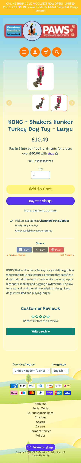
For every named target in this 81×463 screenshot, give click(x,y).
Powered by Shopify (40, 455)
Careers (40, 426)
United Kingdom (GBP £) (30, 371)
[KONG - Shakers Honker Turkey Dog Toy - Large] (59, 103)
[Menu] (24, 52)
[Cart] (46, 52)
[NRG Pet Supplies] (40, 31)
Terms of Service (40, 431)
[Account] (35, 52)
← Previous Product (15, 255)
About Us (40, 404)
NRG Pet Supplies (39, 452)
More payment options (40, 210)
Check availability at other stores (33, 231)
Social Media (41, 408)
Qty (40, 169)
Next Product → (67, 255)
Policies (40, 435)
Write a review (40, 331)
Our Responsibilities (40, 413)
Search (40, 422)
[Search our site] (57, 52)
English (58, 371)
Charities (40, 417)
